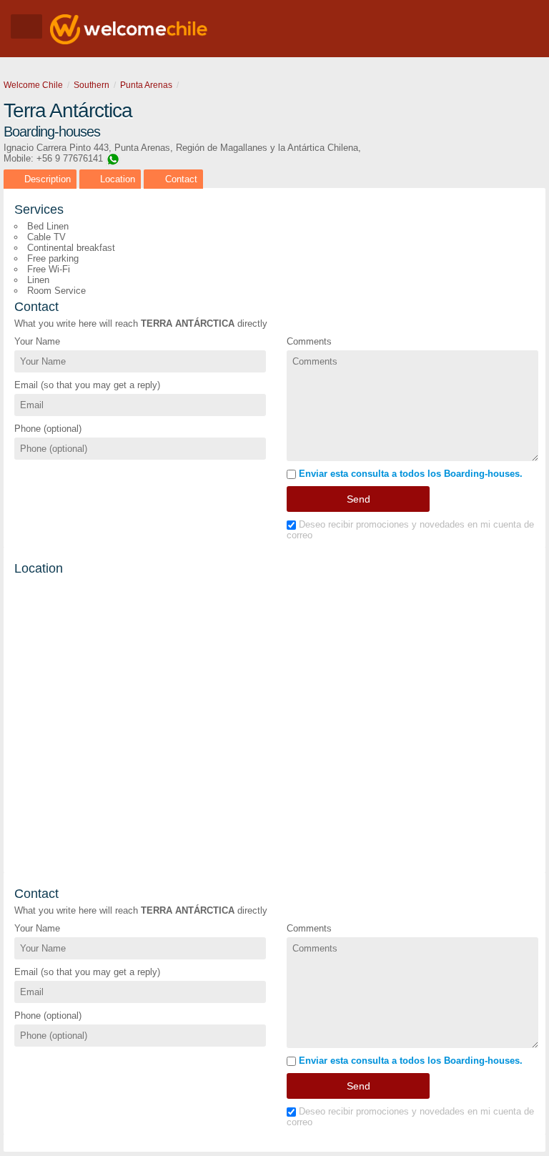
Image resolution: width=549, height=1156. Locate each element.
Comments (309, 341)
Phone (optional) (47, 428)
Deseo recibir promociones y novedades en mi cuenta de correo (410, 529)
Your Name (37, 341)
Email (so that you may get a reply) (87, 385)
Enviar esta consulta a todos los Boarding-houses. (409, 473)
